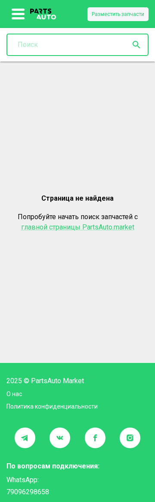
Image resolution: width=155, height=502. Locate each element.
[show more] (18, 14)
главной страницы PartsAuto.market (77, 227)
